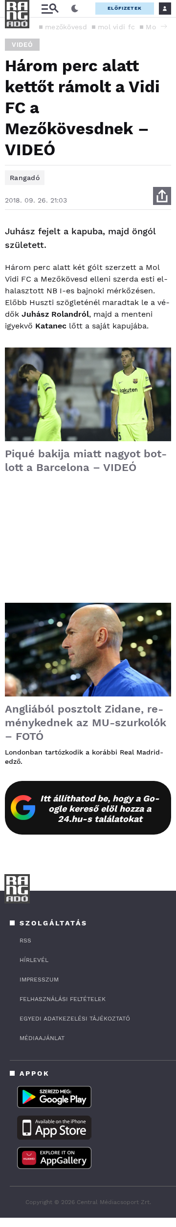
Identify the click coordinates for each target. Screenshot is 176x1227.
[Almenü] (50, 8)
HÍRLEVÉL (34, 960)
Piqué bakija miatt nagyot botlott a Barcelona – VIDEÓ (86, 460)
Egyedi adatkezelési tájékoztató (75, 1018)
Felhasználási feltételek (63, 999)
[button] (163, 26)
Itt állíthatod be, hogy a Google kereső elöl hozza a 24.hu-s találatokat (99, 808)
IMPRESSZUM (39, 979)
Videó (22, 44)
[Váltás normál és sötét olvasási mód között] (75, 9)
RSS (25, 940)
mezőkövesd (66, 27)
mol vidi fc (116, 27)
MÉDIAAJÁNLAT (42, 1038)
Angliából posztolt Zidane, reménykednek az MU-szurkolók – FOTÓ (85, 722)
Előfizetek (125, 8)
